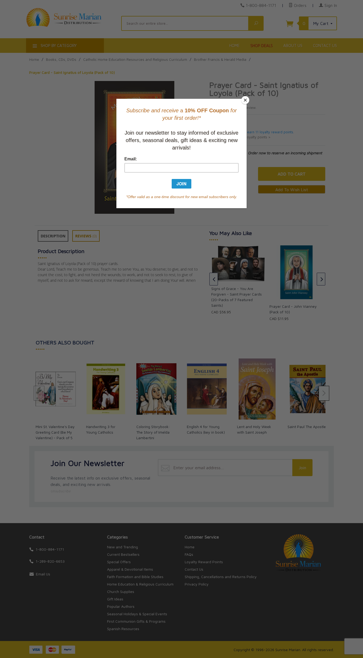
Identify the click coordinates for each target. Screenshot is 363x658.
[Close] (245, 100)
